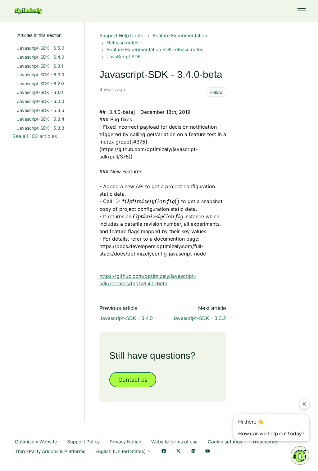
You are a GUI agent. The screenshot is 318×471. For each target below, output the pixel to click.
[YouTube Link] (207, 451)
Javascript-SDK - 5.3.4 (40, 119)
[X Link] (178, 451)
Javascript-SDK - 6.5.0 (40, 48)
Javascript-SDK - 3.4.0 (126, 318)
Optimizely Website (36, 442)
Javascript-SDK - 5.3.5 (40, 110)
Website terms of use (174, 442)
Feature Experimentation (180, 35)
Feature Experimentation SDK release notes (155, 49)
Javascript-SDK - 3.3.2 (199, 318)
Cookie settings (225, 442)
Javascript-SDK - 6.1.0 (40, 92)
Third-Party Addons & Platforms (50, 451)
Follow (216, 92)
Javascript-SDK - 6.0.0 (40, 101)
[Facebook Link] (164, 451)
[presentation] (146, 201)
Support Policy (83, 442)
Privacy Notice (125, 442)
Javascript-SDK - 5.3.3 (40, 128)
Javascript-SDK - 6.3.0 (40, 74)
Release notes (123, 43)
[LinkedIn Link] (193, 451)
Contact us (132, 379)
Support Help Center (122, 35)
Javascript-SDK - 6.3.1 (40, 66)
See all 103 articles (34, 136)
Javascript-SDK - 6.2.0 (40, 83)
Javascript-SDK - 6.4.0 (40, 57)
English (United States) (121, 451)
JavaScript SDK (124, 57)
